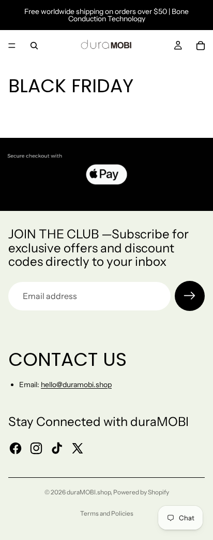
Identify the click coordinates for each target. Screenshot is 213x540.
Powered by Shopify (141, 492)
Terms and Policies (106, 513)
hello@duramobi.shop (76, 384)
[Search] (34, 45)
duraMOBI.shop (89, 492)
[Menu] (12, 46)
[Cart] (200, 45)
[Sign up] (190, 296)
